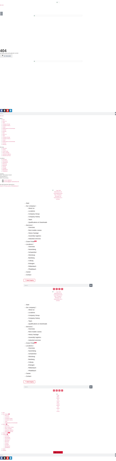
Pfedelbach (32, 269)
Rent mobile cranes (35, 230)
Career (3, 127)
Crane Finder (30, 241)
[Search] (115, 113)
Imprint (1, 186)
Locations (31, 211)
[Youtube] (7, 110)
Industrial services (34, 238)
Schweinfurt (32, 252)
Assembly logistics (34, 236)
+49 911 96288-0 (8, 180)
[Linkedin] (10, 110)
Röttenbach (32, 266)
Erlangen (31, 263)
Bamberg (31, 258)
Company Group (6, 124)
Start (3, 119)
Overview (31, 227)
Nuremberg (32, 249)
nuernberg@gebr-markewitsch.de (11, 181)
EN (0, 5)
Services (29, 225)
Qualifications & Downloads (8, 128)
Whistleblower (14, 186)
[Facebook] (1, 110)
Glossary (4, 131)
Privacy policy (7, 186)
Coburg (30, 260)
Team (3, 122)
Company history (6, 125)
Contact (4, 129)
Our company (30, 206)
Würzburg (31, 255)
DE (3, 5)
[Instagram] (4, 110)
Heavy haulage (33, 233)
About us (4, 121)
